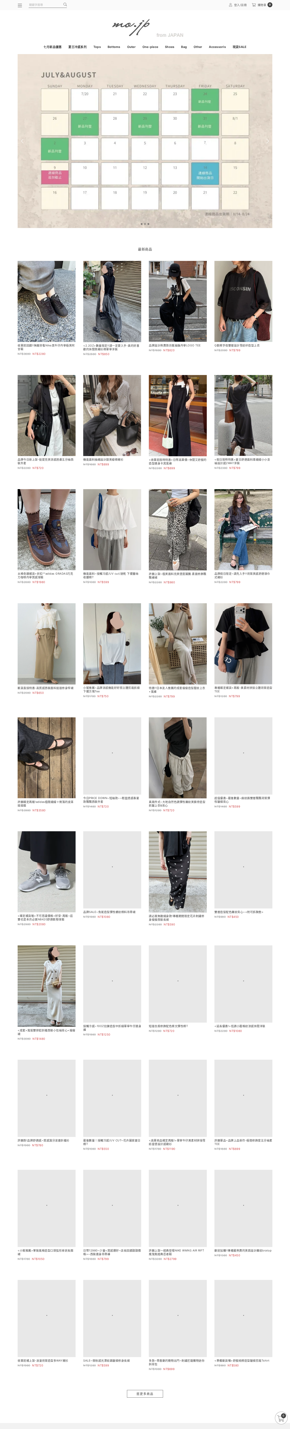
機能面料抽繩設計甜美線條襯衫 (103, 459)
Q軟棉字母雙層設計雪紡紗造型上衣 (237, 345)
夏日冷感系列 (77, 47)
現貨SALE (240, 47)
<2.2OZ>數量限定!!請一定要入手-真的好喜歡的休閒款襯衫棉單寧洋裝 (111, 347)
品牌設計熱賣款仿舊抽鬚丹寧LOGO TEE (175, 345)
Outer (131, 47)
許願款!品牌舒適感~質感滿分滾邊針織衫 (43, 1146)
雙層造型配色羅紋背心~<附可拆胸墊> (238, 916)
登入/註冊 (240, 5)
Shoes (169, 47)
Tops (97, 47)
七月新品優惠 (53, 47)
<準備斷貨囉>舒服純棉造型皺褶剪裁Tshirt (242, 1372)
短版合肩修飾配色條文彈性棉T (168, 1030)
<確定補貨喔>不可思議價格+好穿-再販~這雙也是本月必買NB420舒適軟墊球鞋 (45, 917)
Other (198, 47)
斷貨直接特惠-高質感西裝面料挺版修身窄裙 (45, 688)
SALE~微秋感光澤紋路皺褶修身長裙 (106, 1372)
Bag (184, 47)
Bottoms (114, 47)
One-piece (150, 47)
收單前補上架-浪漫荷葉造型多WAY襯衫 (43, 1372)
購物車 (264, 5)
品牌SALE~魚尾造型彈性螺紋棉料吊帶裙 (109, 916)
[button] (141, 224)
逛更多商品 (145, 1406)
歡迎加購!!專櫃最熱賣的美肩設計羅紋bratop (243, 1258)
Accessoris (217, 47)
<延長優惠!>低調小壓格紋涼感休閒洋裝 (239, 1030)
